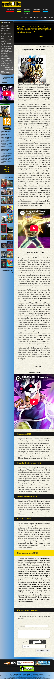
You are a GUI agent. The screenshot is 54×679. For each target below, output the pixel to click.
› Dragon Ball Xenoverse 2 (35, 372)
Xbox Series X (38, 17)
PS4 (31, 17)
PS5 (26, 17)
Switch (51, 17)
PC (22, 17)
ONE (45, 17)
